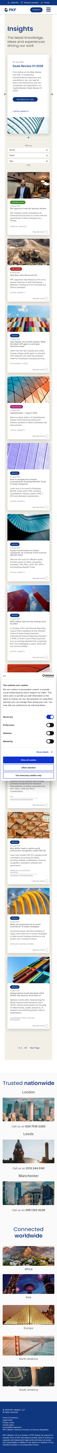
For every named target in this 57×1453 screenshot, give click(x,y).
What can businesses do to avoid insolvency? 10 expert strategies (25, 925)
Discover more (38, 232)
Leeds (28, 1134)
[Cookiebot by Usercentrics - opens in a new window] (42, 676)
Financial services (18, 226)
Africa (28, 1269)
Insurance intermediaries (21, 800)
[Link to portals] (42, 2)
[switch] (50, 725)
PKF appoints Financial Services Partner (28, 208)
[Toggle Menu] (48, 9)
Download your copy (25, 99)
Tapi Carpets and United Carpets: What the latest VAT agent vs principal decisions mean (27, 344)
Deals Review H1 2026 (28, 66)
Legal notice (8, 1420)
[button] (5, 94)
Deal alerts (16, 269)
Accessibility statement (12, 1427)
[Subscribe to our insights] (8, 3)
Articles (15, 335)
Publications (16, 407)
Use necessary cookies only (28, 775)
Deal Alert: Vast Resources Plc (23, 275)
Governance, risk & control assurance (22, 1019)
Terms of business (10, 1418)
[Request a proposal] (22, 3)
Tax (11, 797)
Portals (46, 3)
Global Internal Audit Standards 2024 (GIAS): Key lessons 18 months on (27, 994)
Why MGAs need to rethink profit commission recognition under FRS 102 (28, 849)
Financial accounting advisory (20, 871)
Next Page (34, 1048)
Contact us (36, 10)
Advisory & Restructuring (22, 944)
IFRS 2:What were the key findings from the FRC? (28, 622)
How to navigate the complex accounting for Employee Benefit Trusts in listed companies (28, 481)
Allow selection (28, 768)
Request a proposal (31, 3)
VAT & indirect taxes (19, 364)
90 (26, 1048)
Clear (28, 165)
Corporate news (18, 202)
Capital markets (20, 111)
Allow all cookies (28, 760)
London (28, 1092)
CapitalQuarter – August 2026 (23, 413)
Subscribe (14, 3)
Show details (42, 752)
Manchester (29, 1176)
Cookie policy (8, 1425)
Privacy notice (8, 1422)
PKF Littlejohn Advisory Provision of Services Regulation (26, 1430)
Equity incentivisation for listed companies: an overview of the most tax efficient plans (28, 552)
